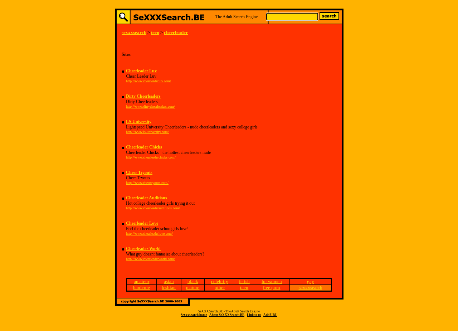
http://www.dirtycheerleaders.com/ (150, 106)
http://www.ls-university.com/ (147, 132)
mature (192, 287)
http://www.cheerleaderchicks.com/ (151, 157)
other (220, 287)
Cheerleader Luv (141, 70)
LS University (138, 121)
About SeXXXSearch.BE (226, 315)
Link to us (254, 315)
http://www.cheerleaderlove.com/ (149, 233)
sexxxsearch (134, 32)
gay (310, 281)
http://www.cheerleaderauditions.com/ (153, 208)
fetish (244, 281)
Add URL (270, 315)
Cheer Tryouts (139, 172)
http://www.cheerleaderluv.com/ (148, 81)
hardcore (141, 287)
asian (169, 281)
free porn (271, 287)
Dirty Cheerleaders (143, 96)
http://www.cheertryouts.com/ (147, 183)
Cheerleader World (143, 248)
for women (272, 281)
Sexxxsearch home (194, 315)
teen (155, 32)
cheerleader (176, 32)
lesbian (169, 287)
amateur (141, 281)
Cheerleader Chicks (144, 147)
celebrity (219, 281)
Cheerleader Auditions (146, 197)
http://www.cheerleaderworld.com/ (150, 259)
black (192, 281)
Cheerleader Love (142, 223)
